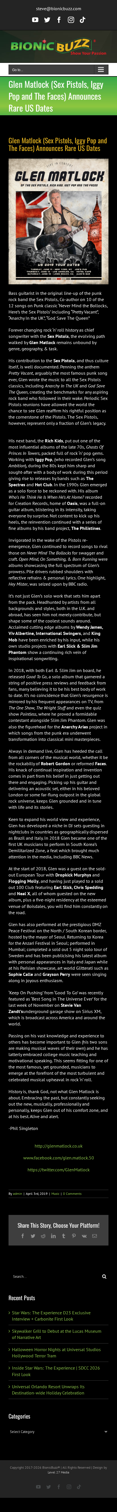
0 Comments (72, 1193)
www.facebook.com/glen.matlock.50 (58, 1158)
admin (17, 1193)
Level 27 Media (58, 1472)
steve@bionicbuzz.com (58, 8)
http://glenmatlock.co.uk (59, 1146)
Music (55, 1193)
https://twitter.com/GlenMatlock (59, 1169)
